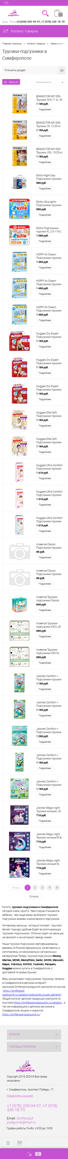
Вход (5, 21)
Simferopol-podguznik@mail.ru (21, 1120)
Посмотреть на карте (20, 1095)
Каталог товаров (24, 31)
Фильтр (13, 82)
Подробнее (45, 109)
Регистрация (17, 21)
